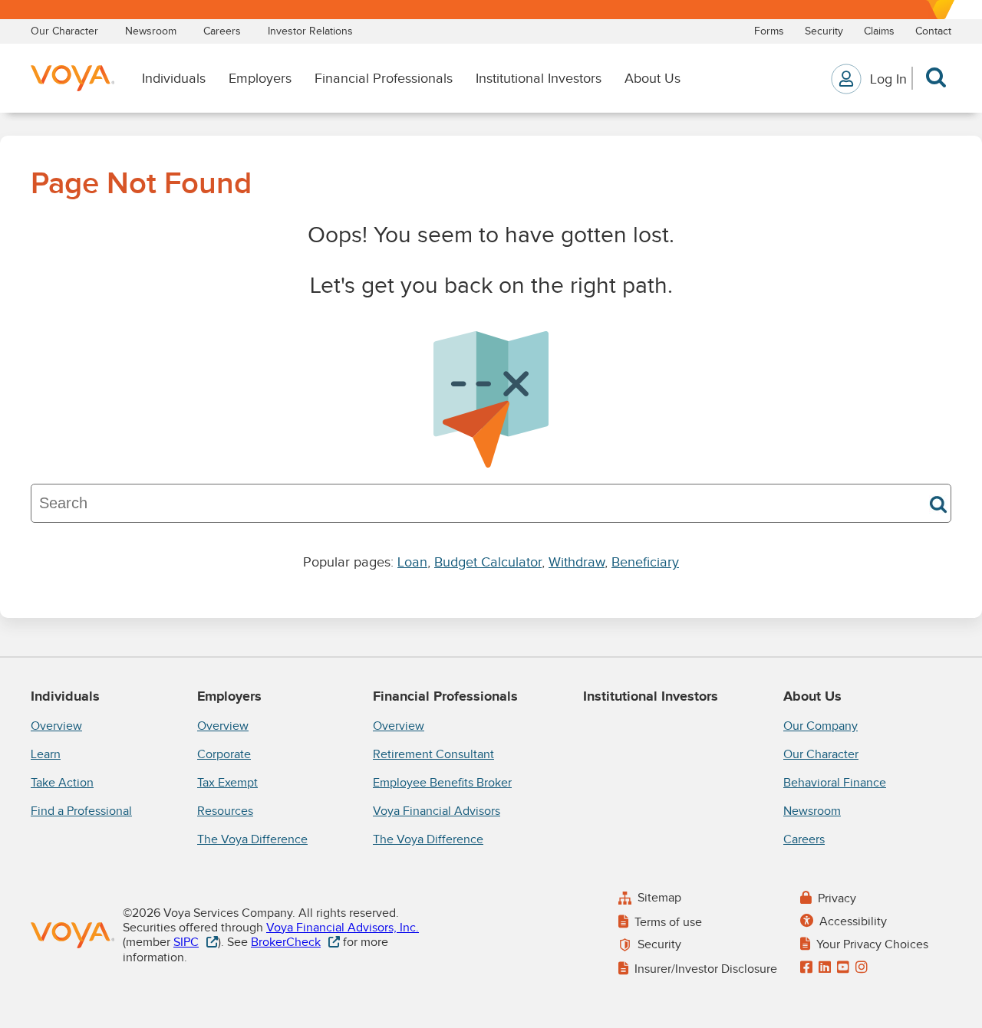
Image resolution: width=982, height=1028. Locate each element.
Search (938, 504)
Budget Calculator (488, 562)
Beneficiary (645, 562)
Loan (412, 562)
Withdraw (577, 562)
